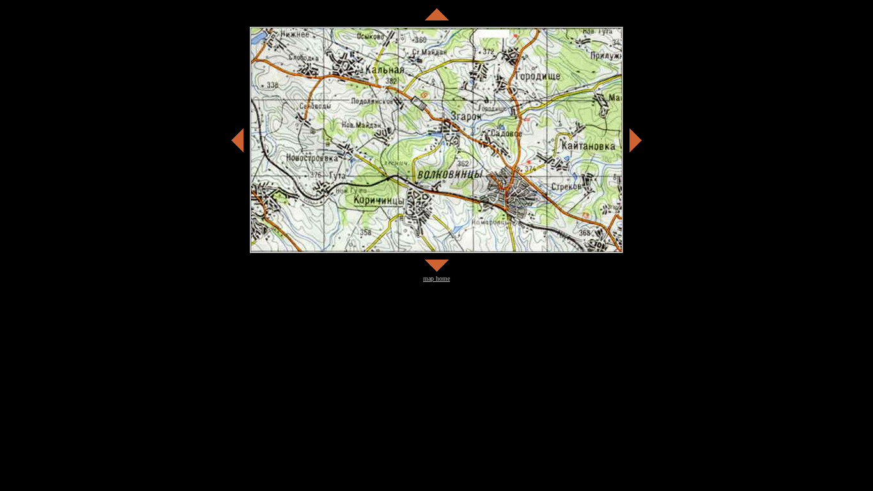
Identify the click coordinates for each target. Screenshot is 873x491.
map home (436, 278)
